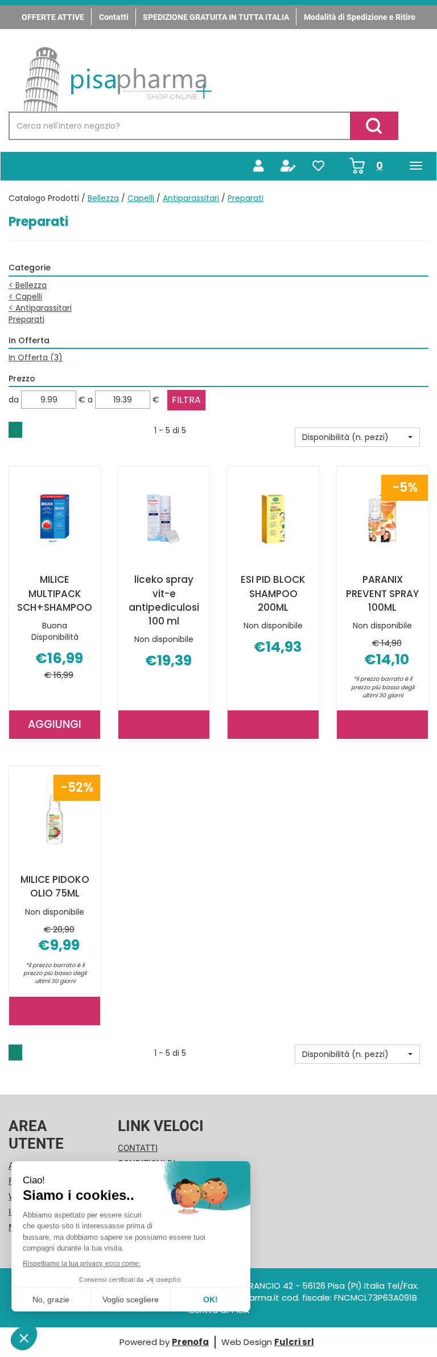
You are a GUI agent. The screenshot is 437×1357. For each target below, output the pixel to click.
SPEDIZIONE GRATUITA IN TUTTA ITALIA (216, 17)
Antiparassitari (191, 198)
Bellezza (103, 198)
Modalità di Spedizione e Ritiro (359, 17)
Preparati (26, 319)
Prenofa (190, 1342)
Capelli (140, 198)
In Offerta (36, 357)
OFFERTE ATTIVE (53, 17)
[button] (357, 437)
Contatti (114, 17)
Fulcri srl (294, 1342)
